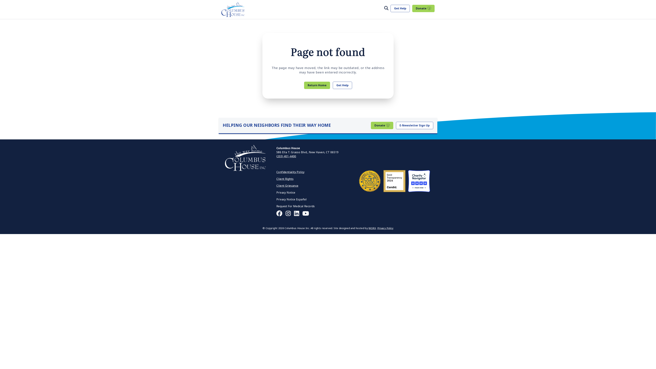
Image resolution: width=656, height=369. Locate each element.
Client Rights (284, 179)
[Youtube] (305, 213)
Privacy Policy (385, 228)
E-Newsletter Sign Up (415, 125)
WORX (372, 228)
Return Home (317, 85)
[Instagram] (288, 213)
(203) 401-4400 (286, 156)
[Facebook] (279, 213)
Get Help (400, 8)
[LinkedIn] (296, 213)
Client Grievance (287, 186)
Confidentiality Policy (290, 172)
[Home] (233, 9)
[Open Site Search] (386, 8)
